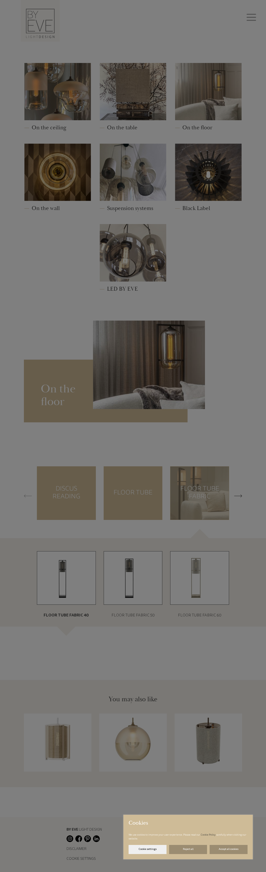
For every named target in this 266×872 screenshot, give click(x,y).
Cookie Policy (208, 835)
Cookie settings (148, 849)
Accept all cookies (228, 849)
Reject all (188, 849)
